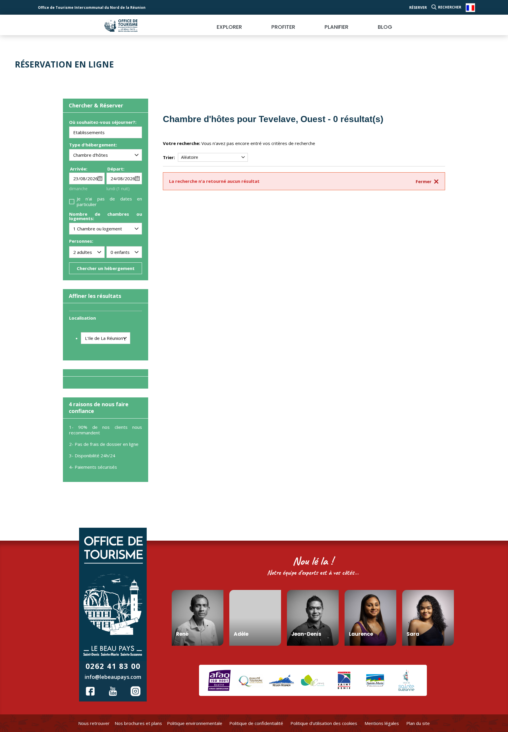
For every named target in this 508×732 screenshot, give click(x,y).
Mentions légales (382, 723)
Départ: (115, 169)
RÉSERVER (418, 7)
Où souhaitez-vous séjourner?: (102, 122)
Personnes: (81, 241)
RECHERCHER (449, 7)
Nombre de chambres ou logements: (105, 216)
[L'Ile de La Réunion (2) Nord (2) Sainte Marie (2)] (105, 338)
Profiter (283, 27)
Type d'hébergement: (93, 145)
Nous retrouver (94, 723)
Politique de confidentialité (256, 723)
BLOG (385, 27)
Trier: (169, 157)
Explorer (229, 27)
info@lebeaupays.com (113, 676)
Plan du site (418, 723)
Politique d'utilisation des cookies (323, 723)
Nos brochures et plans (138, 723)
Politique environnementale (194, 723)
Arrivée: (78, 169)
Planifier (336, 27)
